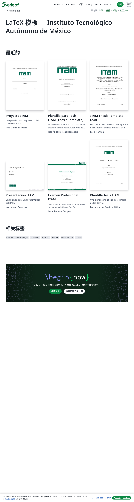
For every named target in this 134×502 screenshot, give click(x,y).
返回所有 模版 (13, 10)
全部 (101, 10)
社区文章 (124, 10)
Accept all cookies (122, 498)
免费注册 (55, 291)
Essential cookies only (101, 498)
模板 (108, 10)
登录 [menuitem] (129, 4)
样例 (115, 10)
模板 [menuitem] (81, 4)
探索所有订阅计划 (74, 291)
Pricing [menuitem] (88, 4)
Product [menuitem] (58, 4)
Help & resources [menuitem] (103, 4)
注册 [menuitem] (120, 4)
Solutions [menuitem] (70, 4)
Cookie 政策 (10, 499)
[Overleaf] (10, 4)
